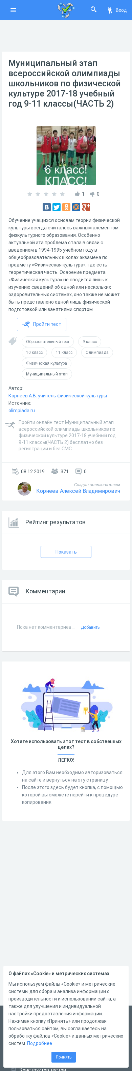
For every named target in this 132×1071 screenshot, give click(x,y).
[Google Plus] (86, 207)
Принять (63, 1057)
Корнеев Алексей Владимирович (78, 491)
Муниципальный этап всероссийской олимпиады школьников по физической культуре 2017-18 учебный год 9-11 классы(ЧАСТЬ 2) (64, 83)
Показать (66, 552)
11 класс (64, 352)
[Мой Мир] (76, 207)
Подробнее (39, 1043)
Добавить (90, 627)
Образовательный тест (47, 341)
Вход (121, 10)
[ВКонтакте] (47, 207)
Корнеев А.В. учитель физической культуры (57, 395)
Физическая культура (46, 363)
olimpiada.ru (21, 410)
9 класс (90, 341)
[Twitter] (56, 207)
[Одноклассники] (66, 207)
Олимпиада (97, 352)
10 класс (34, 352)
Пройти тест (47, 324)
